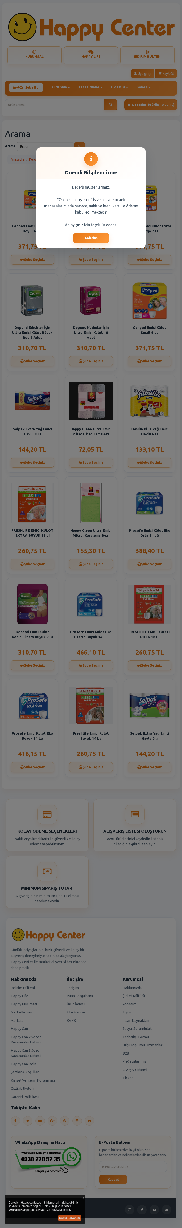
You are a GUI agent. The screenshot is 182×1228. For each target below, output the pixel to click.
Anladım (91, 238)
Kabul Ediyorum (69, 1218)
